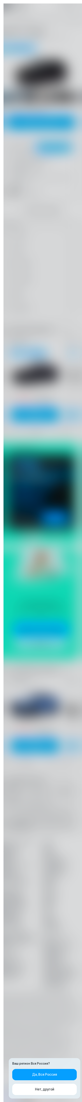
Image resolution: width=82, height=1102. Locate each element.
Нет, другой (44, 1089)
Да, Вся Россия (44, 1074)
